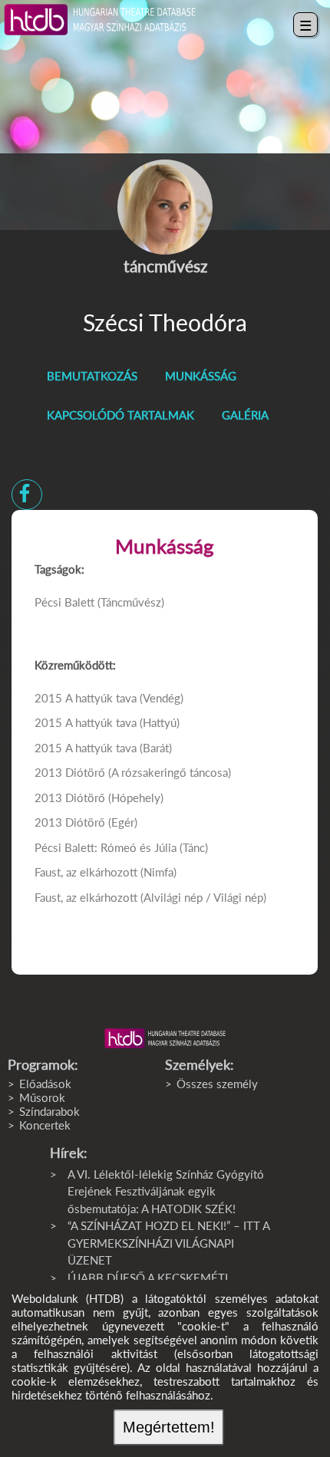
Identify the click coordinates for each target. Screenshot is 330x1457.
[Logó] (165, 1038)
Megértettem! (169, 1427)
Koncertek (45, 1125)
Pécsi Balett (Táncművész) (99, 602)
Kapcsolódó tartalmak (120, 415)
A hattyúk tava (101, 698)
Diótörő (85, 772)
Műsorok (42, 1097)
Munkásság (200, 376)
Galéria (245, 415)
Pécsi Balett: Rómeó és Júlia (107, 847)
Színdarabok (49, 1111)
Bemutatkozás (92, 376)
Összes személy (217, 1083)
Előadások (45, 1083)
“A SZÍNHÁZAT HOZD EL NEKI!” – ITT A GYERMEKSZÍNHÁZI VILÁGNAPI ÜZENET (168, 1243)
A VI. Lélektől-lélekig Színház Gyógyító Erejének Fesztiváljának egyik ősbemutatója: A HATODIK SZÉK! (166, 1191)
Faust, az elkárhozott (86, 872)
